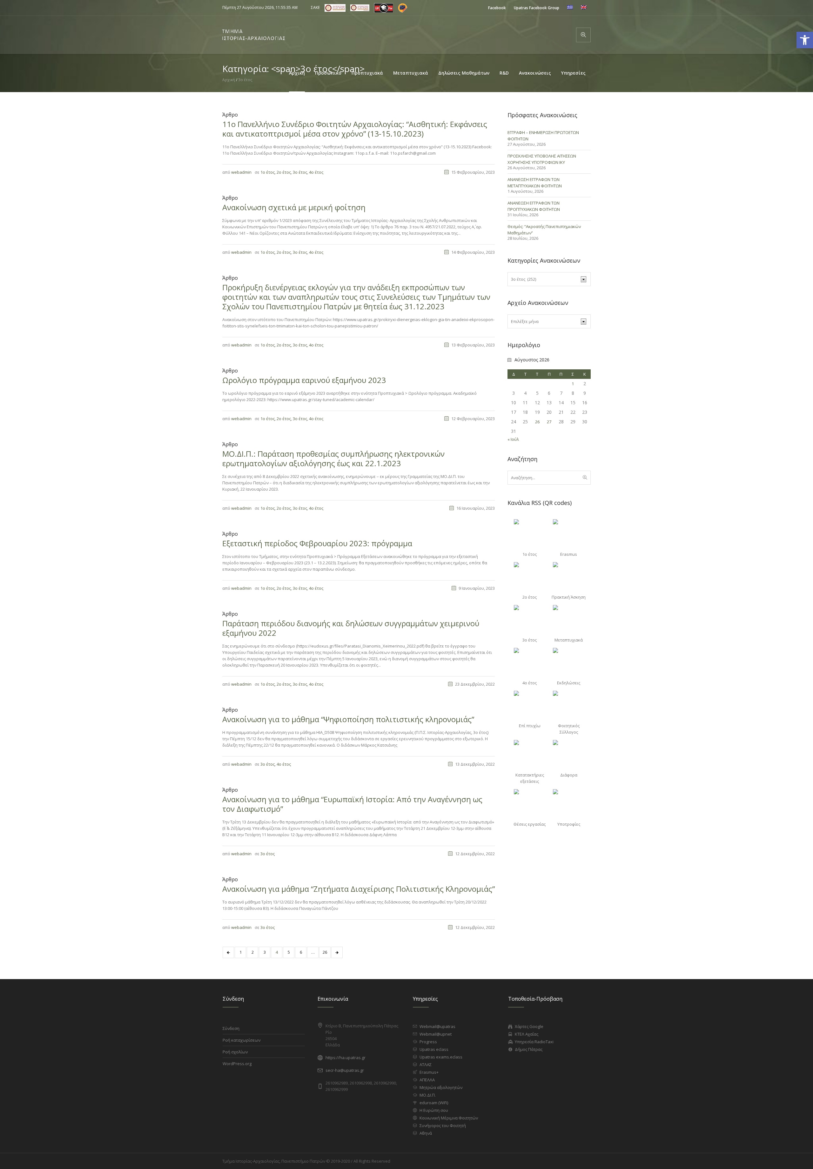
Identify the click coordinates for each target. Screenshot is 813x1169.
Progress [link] (428, 1042)
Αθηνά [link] (426, 1133)
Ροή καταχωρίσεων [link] (241, 1040)
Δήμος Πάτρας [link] (528, 1049)
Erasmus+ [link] (429, 1072)
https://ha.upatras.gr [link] (346, 1057)
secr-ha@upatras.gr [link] (345, 1070)
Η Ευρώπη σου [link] (434, 1110)
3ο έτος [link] (300, 172)
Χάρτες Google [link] (529, 1026)
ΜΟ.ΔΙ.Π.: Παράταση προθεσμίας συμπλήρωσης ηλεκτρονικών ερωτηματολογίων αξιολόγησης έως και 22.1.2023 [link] (333, 458)
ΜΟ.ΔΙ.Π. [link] (428, 1095)
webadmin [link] (241, 172)
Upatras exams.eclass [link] (441, 1057)
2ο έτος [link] (284, 172)
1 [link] (240, 952)
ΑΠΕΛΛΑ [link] (427, 1080)
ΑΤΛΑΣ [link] (426, 1064)
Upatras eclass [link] (434, 1049)
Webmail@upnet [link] (436, 1034)
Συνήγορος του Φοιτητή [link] (443, 1125)
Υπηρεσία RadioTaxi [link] (534, 1042)
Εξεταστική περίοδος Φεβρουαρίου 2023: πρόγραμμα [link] (317, 543)
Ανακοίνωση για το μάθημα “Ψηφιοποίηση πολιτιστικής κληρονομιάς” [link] (348, 719)
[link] (497, 8)
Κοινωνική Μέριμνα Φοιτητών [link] (449, 1118)
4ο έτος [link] (316, 172)
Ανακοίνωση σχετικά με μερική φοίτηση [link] (294, 207)
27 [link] (549, 422)
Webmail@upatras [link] (437, 1026)
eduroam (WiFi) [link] (434, 1102)
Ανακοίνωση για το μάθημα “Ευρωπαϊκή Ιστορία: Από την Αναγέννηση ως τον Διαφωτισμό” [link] (352, 804)
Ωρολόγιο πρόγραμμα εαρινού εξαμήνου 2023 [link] (304, 380)
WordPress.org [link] (237, 1063)
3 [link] (265, 952)
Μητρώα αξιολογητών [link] (441, 1087)
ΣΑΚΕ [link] (315, 7)
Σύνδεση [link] (231, 1028)
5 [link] (289, 952)
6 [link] (301, 952)
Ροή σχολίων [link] (235, 1052)
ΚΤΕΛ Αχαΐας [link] (526, 1034)
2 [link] (253, 952)
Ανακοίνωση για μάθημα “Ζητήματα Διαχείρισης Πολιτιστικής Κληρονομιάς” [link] (358, 888)
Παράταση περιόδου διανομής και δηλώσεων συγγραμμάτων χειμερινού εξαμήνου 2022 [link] (350, 628)
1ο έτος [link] (267, 172)
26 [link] (325, 952)
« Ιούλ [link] (513, 439)
